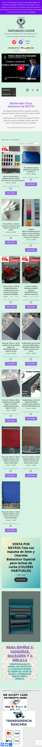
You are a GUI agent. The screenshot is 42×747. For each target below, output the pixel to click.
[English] (16, 48)
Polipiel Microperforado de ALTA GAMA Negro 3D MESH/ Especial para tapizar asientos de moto (31, 347)
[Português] (27, 48)
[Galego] (20, 48)
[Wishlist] (14, 42)
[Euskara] (9, 48)
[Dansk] (13, 48)
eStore (36, 690)
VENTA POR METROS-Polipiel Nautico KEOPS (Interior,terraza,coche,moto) (13, 178)
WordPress (26, 692)
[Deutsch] (22, 48)
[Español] (31, 48)
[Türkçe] (33, 48)
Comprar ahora (21, 579)
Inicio (9, 127)
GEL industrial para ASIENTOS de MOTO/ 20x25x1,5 (31, 170)
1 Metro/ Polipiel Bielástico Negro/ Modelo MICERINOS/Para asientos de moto (31, 290)
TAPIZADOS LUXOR (21, 31)
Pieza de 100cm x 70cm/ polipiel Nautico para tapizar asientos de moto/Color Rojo (11, 460)
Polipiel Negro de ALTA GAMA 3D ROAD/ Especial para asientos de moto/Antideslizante (31, 403)
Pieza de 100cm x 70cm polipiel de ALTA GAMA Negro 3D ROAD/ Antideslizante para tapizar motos (11, 404)
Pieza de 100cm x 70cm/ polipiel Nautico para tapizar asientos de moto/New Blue (11, 515)
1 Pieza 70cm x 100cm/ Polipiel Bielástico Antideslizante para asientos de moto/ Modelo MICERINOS (10, 290)
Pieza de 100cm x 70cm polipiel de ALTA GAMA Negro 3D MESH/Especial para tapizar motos (11, 347)
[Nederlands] (14, 48)
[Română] (29, 48)
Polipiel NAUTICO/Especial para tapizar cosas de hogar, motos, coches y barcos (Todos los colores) (31, 233)
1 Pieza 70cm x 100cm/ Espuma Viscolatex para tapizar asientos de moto (11, 227)
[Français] (18, 48)
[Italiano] (24, 48)
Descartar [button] (32, 12)
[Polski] (26, 48)
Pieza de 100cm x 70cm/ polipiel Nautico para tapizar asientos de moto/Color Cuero (31, 460)
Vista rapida (11, 193)
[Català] (11, 48)
